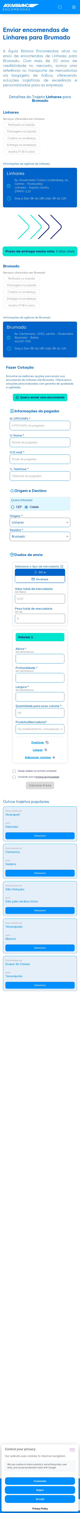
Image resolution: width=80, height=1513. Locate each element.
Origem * (16, 516)
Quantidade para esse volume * (38, 706)
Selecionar (40, 835)
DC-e (42, 572)
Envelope (42, 579)
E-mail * (18, 452)
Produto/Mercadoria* (31, 722)
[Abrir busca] (60, 7)
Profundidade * (26, 669)
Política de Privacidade (47, 776)
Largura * (25, 688)
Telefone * (20, 469)
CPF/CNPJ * (21, 418)
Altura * (25, 650)
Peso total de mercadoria (33, 610)
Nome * (18, 435)
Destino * (16, 530)
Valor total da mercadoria (33, 590)
